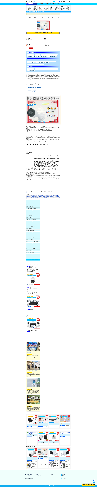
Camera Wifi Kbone (46, 62)
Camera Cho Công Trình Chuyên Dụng (31, 226)
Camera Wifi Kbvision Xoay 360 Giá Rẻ (31, 237)
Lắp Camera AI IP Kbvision (29, 204)
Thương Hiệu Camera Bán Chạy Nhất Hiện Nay (48, 196)
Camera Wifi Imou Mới (41, 64)
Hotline (89, 484)
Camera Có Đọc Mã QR (29, 215)
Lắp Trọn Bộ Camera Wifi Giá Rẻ (30, 70)
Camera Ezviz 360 (28, 250)
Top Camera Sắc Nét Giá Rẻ (39, 56)
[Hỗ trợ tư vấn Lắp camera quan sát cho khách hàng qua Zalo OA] (94, 480)
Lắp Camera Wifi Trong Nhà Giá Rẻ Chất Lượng (32, 64)
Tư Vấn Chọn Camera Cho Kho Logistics (31, 219)
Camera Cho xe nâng (28, 217)
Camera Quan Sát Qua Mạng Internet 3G (32, 370)
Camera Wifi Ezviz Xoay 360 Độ (30, 239)
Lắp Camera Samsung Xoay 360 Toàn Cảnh (31, 248)
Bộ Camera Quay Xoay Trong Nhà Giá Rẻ (32, 330)
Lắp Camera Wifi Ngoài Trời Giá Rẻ (40, 62)
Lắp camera (31, 1)
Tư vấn (55, 3)
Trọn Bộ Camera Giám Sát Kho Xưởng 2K (32, 308)
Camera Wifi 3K (28, 243)
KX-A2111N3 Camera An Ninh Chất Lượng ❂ (36, 14)
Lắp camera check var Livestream (31, 56)
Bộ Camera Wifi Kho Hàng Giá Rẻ (36, 197)
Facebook (52, 474)
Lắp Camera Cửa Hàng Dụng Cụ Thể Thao (37, 196)
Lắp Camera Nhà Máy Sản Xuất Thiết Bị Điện (32, 195)
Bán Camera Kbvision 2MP (41, 11)
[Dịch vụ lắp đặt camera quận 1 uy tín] (37, 3)
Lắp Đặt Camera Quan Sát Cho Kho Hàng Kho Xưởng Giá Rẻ (45, 195)
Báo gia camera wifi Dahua (29, 232)
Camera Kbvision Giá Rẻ (34, 11)
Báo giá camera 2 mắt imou (53, 56)
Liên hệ (58, 3)
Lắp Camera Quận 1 (27, 472)
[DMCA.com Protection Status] (26, 482)
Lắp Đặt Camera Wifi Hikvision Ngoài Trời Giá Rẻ (32, 241)
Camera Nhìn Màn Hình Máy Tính (30, 228)
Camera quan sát (41, 3)
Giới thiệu (63, 474)
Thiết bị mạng (64, 478)
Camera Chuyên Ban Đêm (29, 206)
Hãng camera (47, 3)
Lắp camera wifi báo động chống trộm (31, 230)
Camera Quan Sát (29, 11)
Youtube (52, 475)
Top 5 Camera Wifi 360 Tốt (46, 56)
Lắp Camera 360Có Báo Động (30, 252)
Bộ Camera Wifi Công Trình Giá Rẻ (45, 197)
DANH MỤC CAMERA (30, 3)
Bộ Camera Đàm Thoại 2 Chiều (30, 210)
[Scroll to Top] (94, 482)
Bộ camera (51, 3)
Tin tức (63, 475)
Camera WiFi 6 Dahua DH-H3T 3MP (65, 434)
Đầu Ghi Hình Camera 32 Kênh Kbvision (31, 208)
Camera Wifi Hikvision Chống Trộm (31, 62)
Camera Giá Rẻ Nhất (28, 221)
